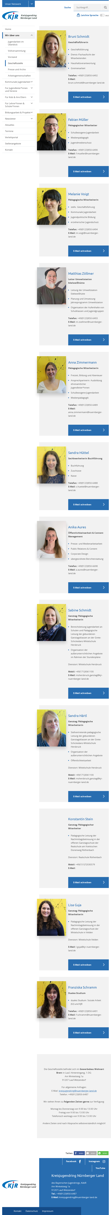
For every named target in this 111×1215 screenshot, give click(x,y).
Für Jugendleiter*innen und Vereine (16, 89)
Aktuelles (9, 124)
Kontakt (9, 149)
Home (8, 29)
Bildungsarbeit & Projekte (17, 112)
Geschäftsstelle (15, 63)
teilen (81, 1153)
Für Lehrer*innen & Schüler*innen (14, 105)
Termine (9, 131)
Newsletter (10, 118)
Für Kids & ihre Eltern (15, 97)
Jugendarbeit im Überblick (16, 43)
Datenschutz (32, 1211)
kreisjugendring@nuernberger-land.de (78, 1090)
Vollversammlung (16, 50)
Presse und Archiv (17, 69)
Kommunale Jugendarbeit (17, 81)
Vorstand (12, 56)
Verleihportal (11, 137)
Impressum (47, 1211)
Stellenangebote (13, 143)
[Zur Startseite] (19, 15)
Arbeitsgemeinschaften (19, 75)
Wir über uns (12, 35)
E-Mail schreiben (82, 97)
